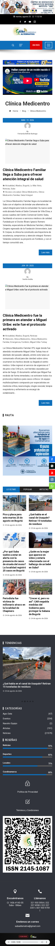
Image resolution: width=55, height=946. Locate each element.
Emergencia (15, 342)
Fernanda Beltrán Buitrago (28, 134)
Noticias (6, 189)
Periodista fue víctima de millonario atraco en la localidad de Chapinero (14, 604)
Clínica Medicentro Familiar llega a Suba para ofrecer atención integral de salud (24, 174)
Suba (13, 189)
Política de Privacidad (27, 792)
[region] (27, 7)
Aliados (18, 186)
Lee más (45, 252)
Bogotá (26, 186)
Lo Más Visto (35, 186)
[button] (27, 7)
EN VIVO (36, 45)
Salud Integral (27, 195)
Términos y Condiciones (27, 810)
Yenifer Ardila (27, 279)
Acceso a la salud (13, 192)
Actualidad (10, 186)
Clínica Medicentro (30, 192)
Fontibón (25, 342)
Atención (9, 339)
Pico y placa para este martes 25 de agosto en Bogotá (13, 517)
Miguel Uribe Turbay (38, 342)
